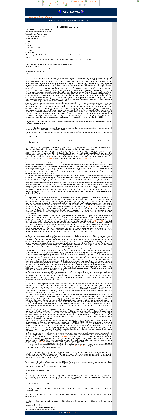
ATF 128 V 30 (98, 221)
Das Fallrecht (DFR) (72, 413)
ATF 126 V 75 (65, 336)
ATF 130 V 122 (78, 346)
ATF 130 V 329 (85, 158)
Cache (41, 17)
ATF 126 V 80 (40, 342)
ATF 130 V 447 (48, 158)
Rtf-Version (48, 17)
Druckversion (33, 17)
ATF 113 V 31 (92, 206)
